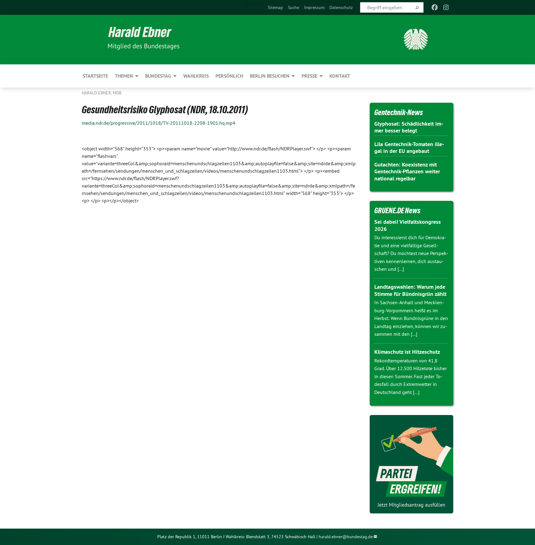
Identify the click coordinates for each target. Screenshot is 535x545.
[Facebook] (435, 7)
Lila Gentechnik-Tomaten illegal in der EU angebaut (409, 148)
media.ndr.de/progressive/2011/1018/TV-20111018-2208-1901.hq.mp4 (158, 123)
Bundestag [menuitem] (158, 76)
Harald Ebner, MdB (101, 93)
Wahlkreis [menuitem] (196, 76)
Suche (293, 7)
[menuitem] (275, 7)
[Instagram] (446, 7)
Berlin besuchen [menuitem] (269, 76)
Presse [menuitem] (309, 76)
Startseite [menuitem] (254, 3)
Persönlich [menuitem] (229, 76)
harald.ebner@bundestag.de (346, 536)
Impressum (314, 7)
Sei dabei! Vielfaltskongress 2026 (407, 225)
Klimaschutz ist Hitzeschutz (407, 351)
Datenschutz (341, 7)
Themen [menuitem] (124, 76)
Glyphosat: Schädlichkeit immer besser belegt (408, 127)
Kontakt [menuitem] (339, 76)
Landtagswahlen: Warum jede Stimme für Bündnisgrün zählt (410, 290)
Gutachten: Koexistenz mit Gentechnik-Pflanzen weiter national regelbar (407, 171)
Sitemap (275, 7)
